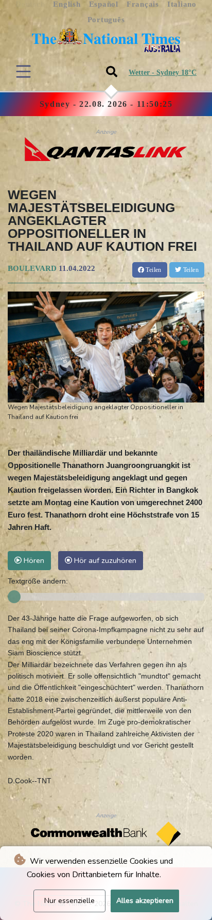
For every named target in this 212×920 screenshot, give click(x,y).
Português (106, 19)
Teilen (153, 269)
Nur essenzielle (69, 901)
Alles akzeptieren (144, 901)
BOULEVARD (32, 268)
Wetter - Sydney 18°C (163, 72)
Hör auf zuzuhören (104, 560)
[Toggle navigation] (23, 71)
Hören (33, 560)
